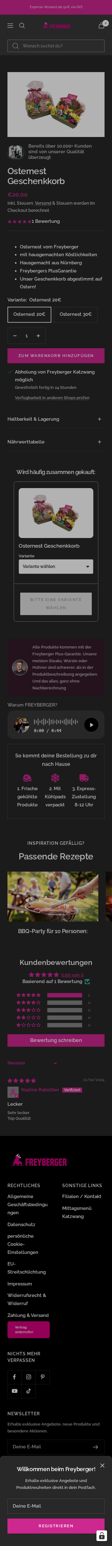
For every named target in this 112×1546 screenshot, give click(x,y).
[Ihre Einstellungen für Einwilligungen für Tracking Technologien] (101, 1535)
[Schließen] (102, 1465)
